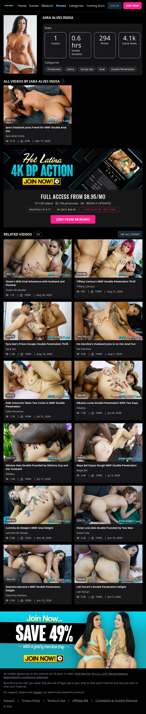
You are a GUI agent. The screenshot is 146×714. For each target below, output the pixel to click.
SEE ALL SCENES (130, 234)
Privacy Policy (33, 700)
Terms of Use (58, 700)
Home (22, 6)
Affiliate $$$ (82, 700)
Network (47, 6)
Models (61, 6)
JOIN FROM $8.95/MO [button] (73, 219)
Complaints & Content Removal (116, 700)
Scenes (34, 6)
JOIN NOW (132, 5)
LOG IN (114, 5)
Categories (76, 6)
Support (11, 700)
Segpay (37, 692)
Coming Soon (96, 6)
